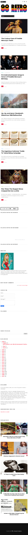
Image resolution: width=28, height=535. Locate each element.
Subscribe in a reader (5, 411)
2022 (3, 354)
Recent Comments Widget (23, 285)
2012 (3, 368)
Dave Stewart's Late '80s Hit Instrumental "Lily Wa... (15, 344)
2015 (3, 363)
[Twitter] (24, 1)
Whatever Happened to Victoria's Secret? (14, 456)
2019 (3, 357)
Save (2, 48)
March (4, 347)
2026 (3, 341)
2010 (3, 371)
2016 (3, 362)
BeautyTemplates (18, 531)
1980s (2, 111)
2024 (3, 351)
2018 (3, 359)
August (5, 343)
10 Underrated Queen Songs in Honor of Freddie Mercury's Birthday (12, 77)
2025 (3, 349)
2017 (3, 360)
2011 (3, 370)
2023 (3, 352)
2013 (3, 366)
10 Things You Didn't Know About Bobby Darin (14, 475)
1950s (2, 148)
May (4, 346)
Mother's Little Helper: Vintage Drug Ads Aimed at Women (14, 514)
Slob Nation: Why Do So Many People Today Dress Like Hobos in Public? (14, 437)
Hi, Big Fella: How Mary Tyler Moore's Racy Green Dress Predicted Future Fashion (14, 494)
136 (10, 208)
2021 (3, 356)
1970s (2, 36)
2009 (3, 373)
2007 (3, 376)
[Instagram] (26, 1)
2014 (3, 365)
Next (14, 208)
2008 (3, 374)
